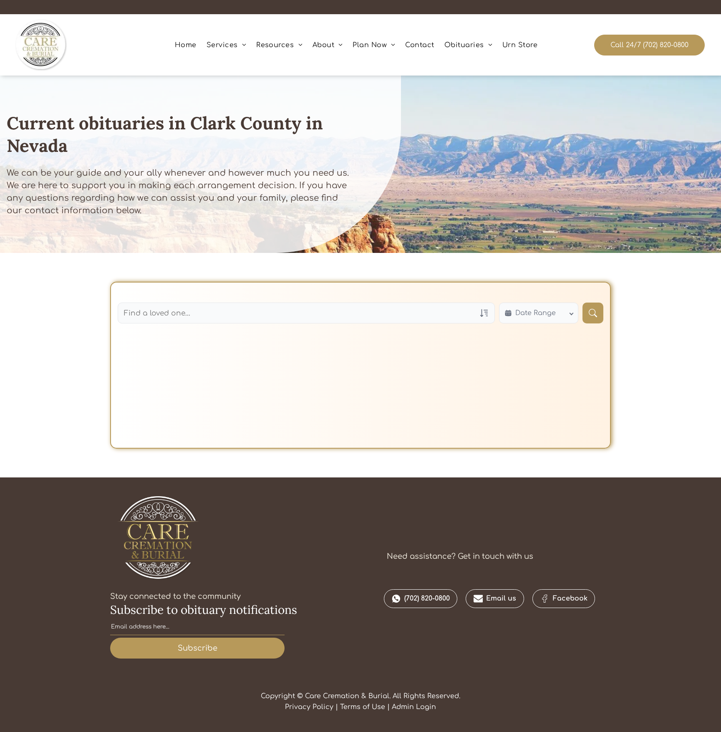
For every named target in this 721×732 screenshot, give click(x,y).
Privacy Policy (309, 707)
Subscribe (197, 648)
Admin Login (414, 707)
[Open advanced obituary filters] (484, 313)
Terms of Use (362, 707)
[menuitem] (186, 44)
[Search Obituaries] (592, 313)
